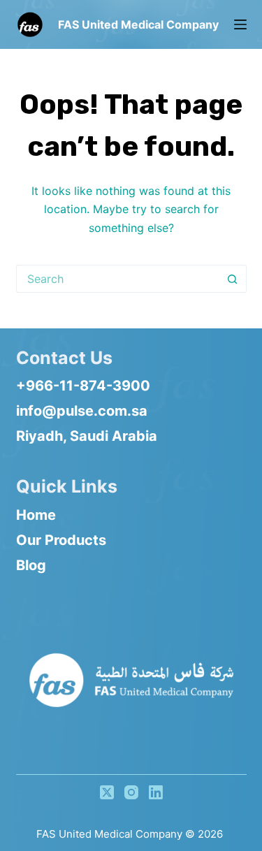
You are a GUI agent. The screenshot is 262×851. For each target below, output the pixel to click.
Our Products (61, 540)
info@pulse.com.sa (81, 410)
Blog (31, 565)
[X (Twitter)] (107, 792)
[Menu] (240, 24)
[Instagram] (131, 792)
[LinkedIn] (156, 792)
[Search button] (233, 279)
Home (36, 515)
